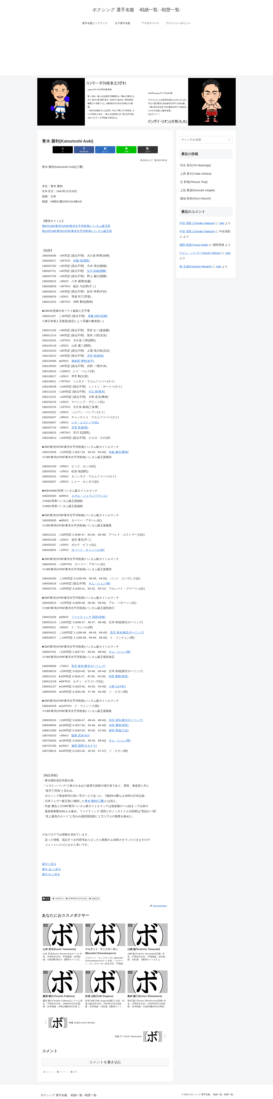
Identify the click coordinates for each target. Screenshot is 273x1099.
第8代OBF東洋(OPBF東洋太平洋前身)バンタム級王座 (76, 226)
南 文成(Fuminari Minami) (195, 266)
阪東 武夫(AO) (80, 735)
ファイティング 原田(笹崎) (88, 617)
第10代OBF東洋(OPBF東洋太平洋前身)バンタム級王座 (77, 231)
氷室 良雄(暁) (95, 355)
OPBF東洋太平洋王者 (77, 898)
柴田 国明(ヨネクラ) (84, 745)
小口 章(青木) (96, 391)
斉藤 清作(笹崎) (98, 316)
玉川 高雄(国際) (96, 271)
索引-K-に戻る (51, 874)
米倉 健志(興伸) (119, 452)
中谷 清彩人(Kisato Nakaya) (197, 223)
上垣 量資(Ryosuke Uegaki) (197, 190)
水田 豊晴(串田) (118, 676)
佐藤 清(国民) (81, 260)
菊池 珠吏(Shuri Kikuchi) (195, 198)
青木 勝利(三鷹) (94, 801)
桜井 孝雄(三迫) (119, 730)
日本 (47, 898)
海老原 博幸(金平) (82, 361)
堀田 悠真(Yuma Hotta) (193, 244)
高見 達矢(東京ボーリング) (127, 632)
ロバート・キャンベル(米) (88, 550)
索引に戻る (49, 864)
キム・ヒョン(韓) (99, 583)
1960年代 (59, 898)
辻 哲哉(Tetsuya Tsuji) (194, 181)
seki (221, 223)
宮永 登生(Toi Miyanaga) (195, 165)
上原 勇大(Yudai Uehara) (195, 173)
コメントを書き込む (105, 1062)
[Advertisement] (136, 53)
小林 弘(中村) (117, 686)
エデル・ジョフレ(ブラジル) (89, 495)
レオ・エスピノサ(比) (85, 422)
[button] (148, 149)
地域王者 (95, 898)
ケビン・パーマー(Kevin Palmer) (200, 253)
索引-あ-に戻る (51, 869)
